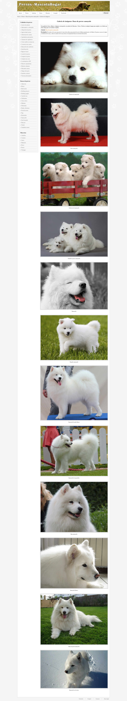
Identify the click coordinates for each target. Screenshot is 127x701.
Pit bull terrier (24, 110)
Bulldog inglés (25, 93)
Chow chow (24, 100)
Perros (26, 13)
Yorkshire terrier (25, 127)
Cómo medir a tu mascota (27, 42)
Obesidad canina (25, 68)
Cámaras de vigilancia (26, 39)
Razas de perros (25, 81)
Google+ (55, 13)
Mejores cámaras (25, 66)
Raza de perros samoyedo (32, 16)
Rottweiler (24, 115)
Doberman (23, 105)
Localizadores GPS (26, 61)
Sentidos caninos (25, 73)
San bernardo (24, 120)
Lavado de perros (25, 54)
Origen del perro (25, 71)
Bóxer (22, 86)
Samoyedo (24, 117)
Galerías (34, 13)
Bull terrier (24, 88)
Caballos (23, 135)
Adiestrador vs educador (27, 27)
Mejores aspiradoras (26, 63)
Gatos (22, 140)
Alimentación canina (26, 34)
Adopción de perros (26, 30)
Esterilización (24, 49)
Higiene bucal (24, 51)
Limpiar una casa (25, 59)
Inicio (20, 13)
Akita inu (23, 84)
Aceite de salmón (25, 25)
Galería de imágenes (45, 16)
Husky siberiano (25, 108)
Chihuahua (24, 98)
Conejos (23, 138)
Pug (22, 113)
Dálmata (23, 103)
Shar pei (23, 122)
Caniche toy (24, 96)
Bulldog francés (25, 91)
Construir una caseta (26, 44)
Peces (22, 145)
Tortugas (23, 150)
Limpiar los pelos (25, 56)
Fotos (40, 13)
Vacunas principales (26, 75)
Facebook (63, 13)
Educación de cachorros (27, 46)
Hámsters (23, 142)
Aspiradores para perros (27, 37)
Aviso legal (106, 698)
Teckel (23, 125)
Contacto (98, 698)
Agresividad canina (26, 32)
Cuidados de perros (26, 22)
